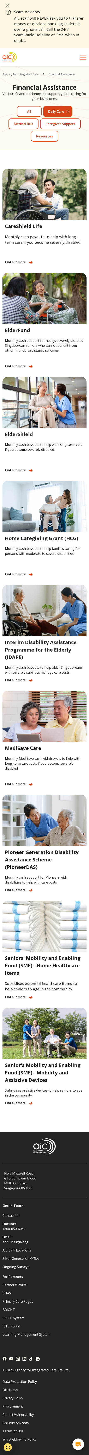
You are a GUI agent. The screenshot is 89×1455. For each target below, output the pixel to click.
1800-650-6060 (13, 1229)
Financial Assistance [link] (61, 74)
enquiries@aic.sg (15, 1242)
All (29, 111)
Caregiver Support (60, 124)
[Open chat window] (78, 1444)
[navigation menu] (83, 57)
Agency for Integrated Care (20, 74)
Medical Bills (23, 124)
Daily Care (56, 111)
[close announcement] (7, 5)
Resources (44, 136)
